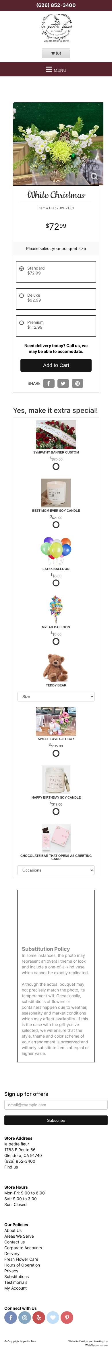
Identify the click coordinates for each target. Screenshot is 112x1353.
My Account (15, 1288)
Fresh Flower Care (21, 1259)
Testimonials (15, 1282)
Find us (11, 1166)
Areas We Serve (19, 1236)
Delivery (12, 1253)
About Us (13, 1230)
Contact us (14, 1241)
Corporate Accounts (23, 1247)
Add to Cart (56, 365)
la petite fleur (56, 28)
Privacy (11, 1270)
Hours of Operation (22, 1264)
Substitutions (16, 1276)
